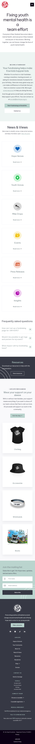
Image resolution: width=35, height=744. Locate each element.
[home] (5, 4)
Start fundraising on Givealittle (17, 105)
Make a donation (17, 625)
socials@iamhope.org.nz (18, 99)
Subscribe (17, 592)
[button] (32, 4)
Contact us (17, 111)
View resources (17, 373)
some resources (8, 90)
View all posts (25, 133)
